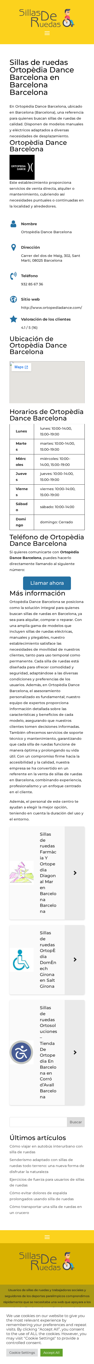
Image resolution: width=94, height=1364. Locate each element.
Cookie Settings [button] (22, 1353)
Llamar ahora (47, 583)
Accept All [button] (51, 1353)
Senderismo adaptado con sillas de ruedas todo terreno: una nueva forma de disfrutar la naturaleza (47, 1166)
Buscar (76, 1122)
